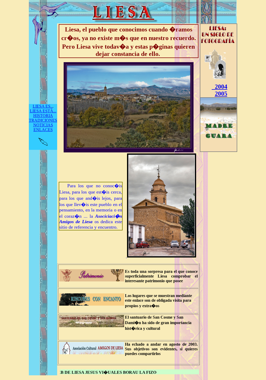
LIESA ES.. (42, 106)
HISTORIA (43, 115)
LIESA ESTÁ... (43, 111)
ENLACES (43, 129)
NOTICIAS (43, 125)
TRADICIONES (43, 120)
